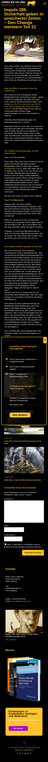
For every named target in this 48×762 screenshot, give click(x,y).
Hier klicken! (20, 415)
